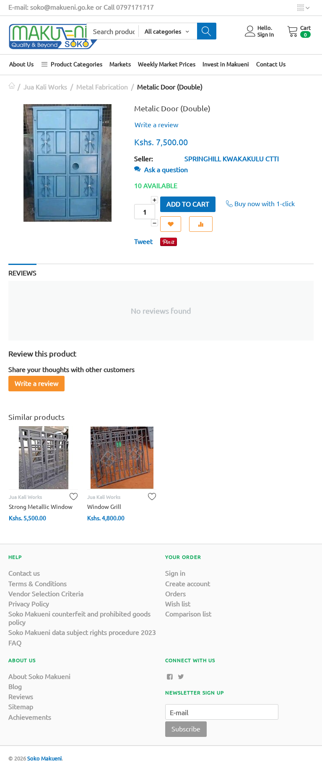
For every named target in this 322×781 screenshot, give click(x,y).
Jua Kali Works (45, 86)
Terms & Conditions (37, 583)
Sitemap (20, 706)
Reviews (20, 696)
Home (11, 86)
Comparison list (188, 613)
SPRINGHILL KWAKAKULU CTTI (231, 158)
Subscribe (185, 728)
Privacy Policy (28, 603)
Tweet (143, 241)
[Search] (206, 31)
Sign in (175, 573)
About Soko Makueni (39, 676)
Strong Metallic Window (41, 506)
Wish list (177, 603)
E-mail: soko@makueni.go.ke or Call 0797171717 (81, 7)
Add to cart (187, 203)
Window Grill (104, 506)
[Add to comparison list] (201, 224)
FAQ (14, 642)
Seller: (143, 158)
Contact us (24, 573)
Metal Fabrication (102, 86)
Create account (187, 583)
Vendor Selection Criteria (45, 593)
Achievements (29, 717)
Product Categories (75, 64)
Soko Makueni (44, 758)
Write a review (156, 124)
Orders (175, 593)
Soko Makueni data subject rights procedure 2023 (82, 632)
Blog (15, 686)
